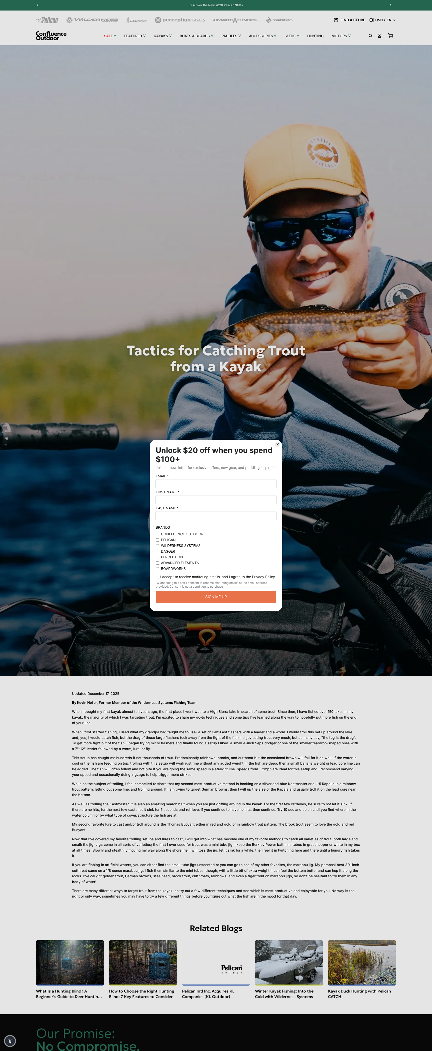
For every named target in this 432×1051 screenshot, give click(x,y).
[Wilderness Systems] (92, 20)
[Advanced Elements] (235, 20)
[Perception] (180, 20)
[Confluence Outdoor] (51, 35)
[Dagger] (136, 20)
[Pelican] (47, 20)
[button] (10, 1041)
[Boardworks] (279, 20)
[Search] (370, 35)
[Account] (379, 35)
